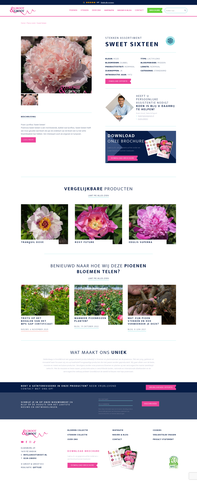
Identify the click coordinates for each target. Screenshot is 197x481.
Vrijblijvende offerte (161, 387)
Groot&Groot (15, 7)
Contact (139, 10)
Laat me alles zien (98, 195)
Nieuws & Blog (120, 435)
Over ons (96, 10)
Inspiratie (117, 430)
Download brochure (122, 158)
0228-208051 (143, 119)
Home (23, 23)
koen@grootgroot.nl (146, 116)
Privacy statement (163, 439)
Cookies (157, 430)
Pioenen (73, 10)
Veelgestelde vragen (164, 435)
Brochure (155, 10)
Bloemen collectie (77, 430)
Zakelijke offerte (118, 81)
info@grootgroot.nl (35, 455)
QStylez (37, 467)
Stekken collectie (77, 435)
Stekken (85, 10)
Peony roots (31, 23)
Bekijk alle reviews (107, 2)
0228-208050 (29, 458)
